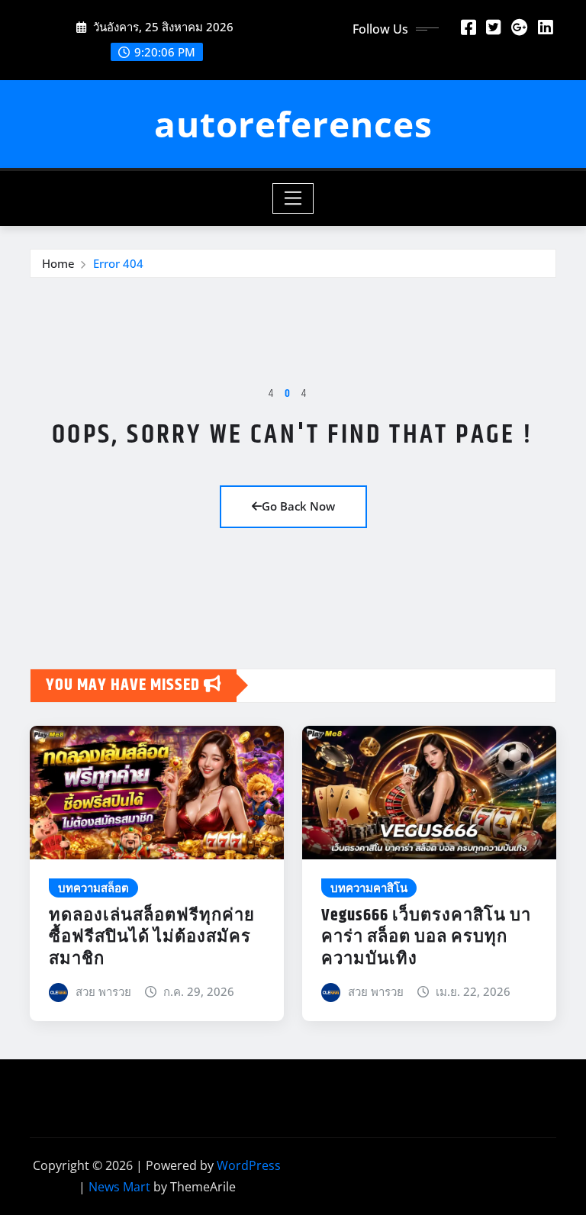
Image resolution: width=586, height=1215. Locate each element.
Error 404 (118, 263)
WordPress (249, 1165)
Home (58, 263)
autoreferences (293, 123)
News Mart (119, 1186)
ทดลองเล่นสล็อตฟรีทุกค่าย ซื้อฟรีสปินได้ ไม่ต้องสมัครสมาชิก (152, 937)
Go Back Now (298, 506)
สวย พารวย (103, 991)
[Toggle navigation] (293, 198)
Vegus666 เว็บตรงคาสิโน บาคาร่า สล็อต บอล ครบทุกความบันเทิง (426, 937)
